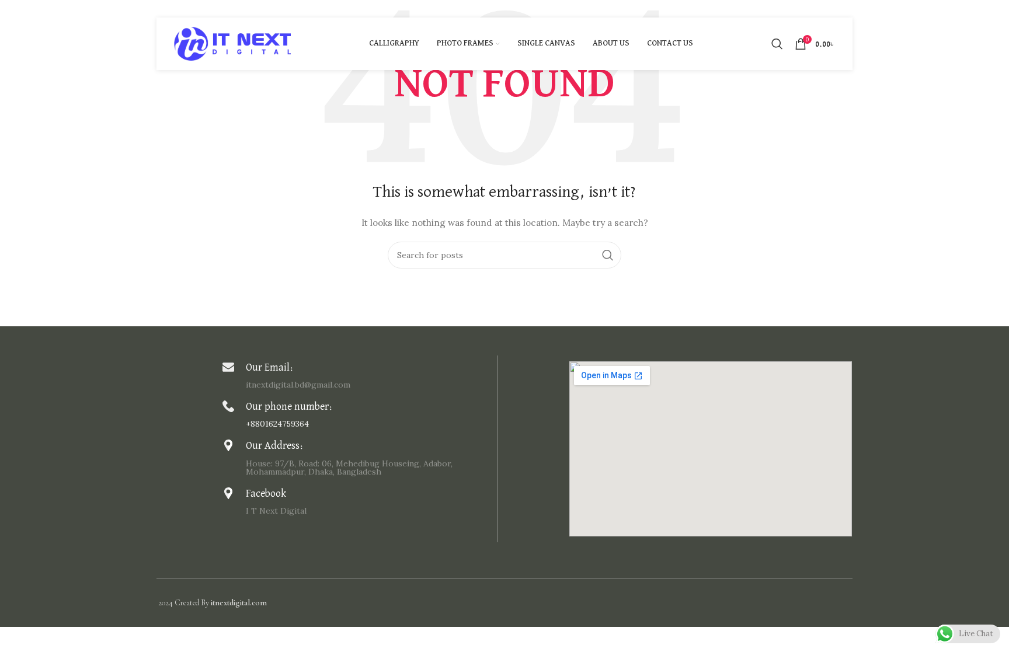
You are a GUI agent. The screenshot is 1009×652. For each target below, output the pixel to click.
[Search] (777, 43)
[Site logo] (232, 43)
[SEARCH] (607, 255)
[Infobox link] (356, 375)
